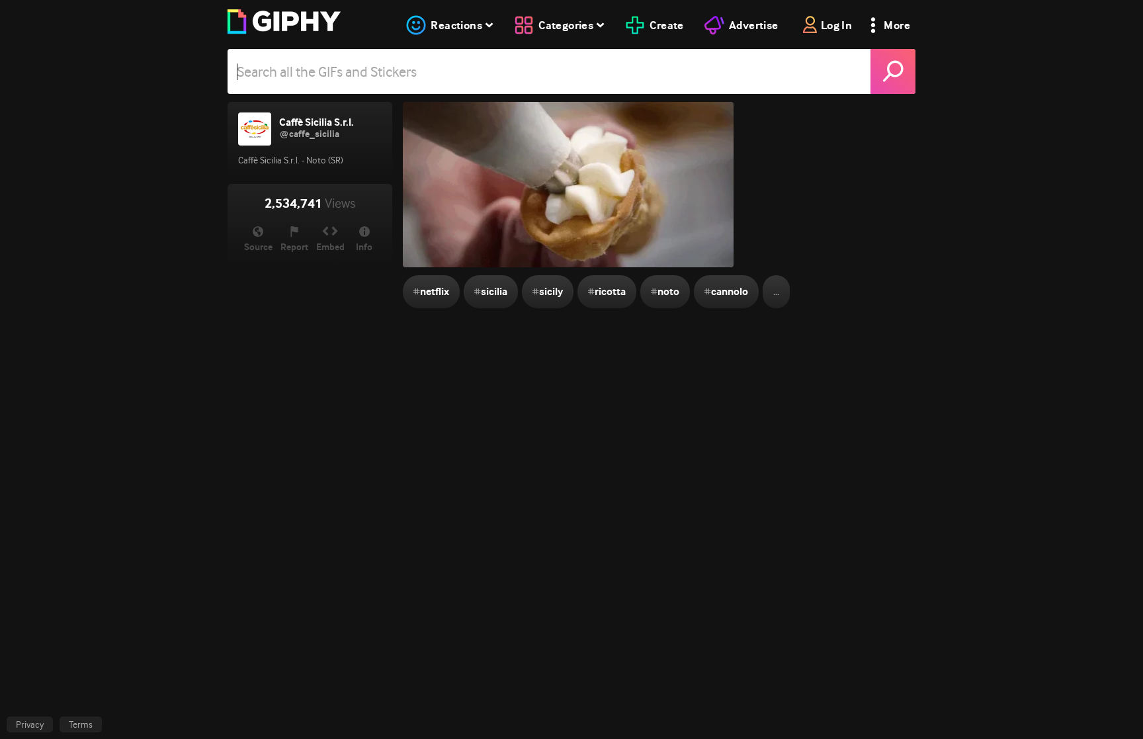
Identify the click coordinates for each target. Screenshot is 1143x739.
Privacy (30, 724)
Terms (81, 724)
